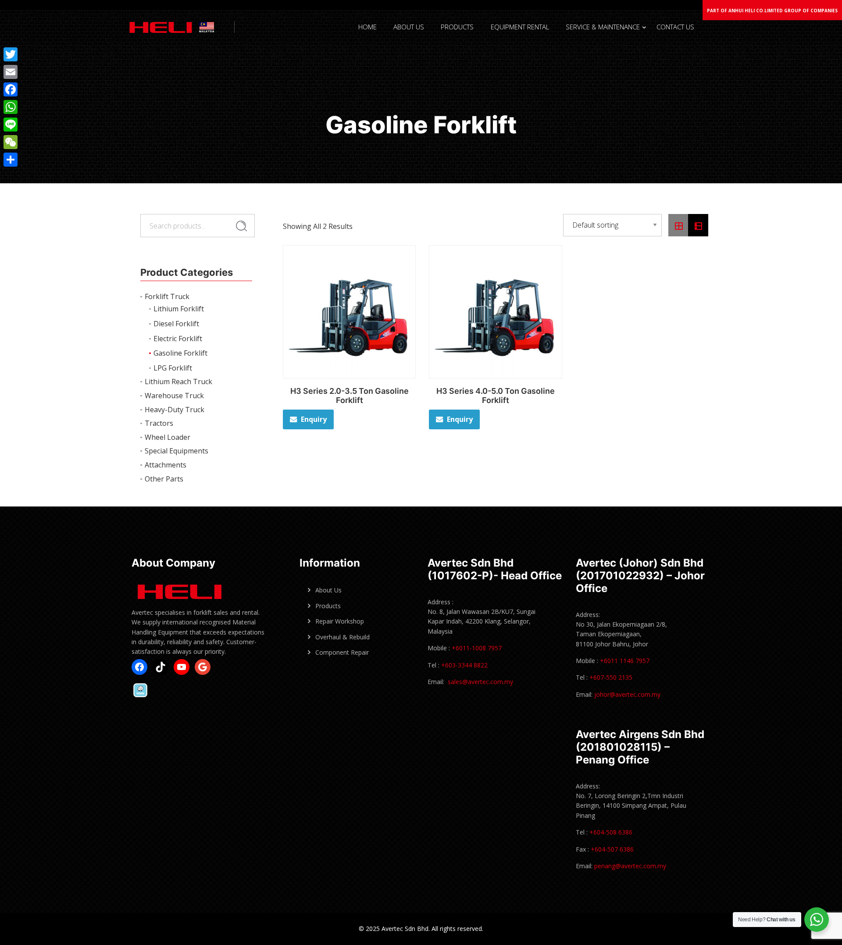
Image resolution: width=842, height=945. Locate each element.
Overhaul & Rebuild (342, 637)
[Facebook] (10, 89)
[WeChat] (10, 142)
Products (328, 606)
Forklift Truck (167, 296)
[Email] (10, 72)
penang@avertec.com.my (630, 866)
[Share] (10, 159)
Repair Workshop (339, 621)
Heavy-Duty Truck (174, 409)
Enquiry (314, 419)
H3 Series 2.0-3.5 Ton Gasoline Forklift (349, 395)
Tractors (159, 423)
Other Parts (164, 479)
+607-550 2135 (610, 677)
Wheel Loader (167, 437)
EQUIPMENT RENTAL (520, 26)
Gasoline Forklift (180, 353)
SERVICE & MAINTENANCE (603, 26)
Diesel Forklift (176, 323)
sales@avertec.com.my (480, 682)
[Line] (10, 124)
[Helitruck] (179, 27)
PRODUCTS (457, 26)
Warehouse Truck (174, 395)
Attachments (165, 465)
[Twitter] (10, 54)
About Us (328, 590)
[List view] (698, 225)
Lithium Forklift (178, 309)
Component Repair (342, 652)
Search (241, 226)
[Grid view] (678, 225)
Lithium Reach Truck (178, 381)
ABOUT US (408, 26)
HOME (367, 26)
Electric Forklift (177, 338)
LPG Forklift (172, 368)
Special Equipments (176, 451)
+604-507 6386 (612, 849)
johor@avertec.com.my (627, 694)
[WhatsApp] (10, 107)
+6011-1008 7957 (477, 648)
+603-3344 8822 (464, 665)
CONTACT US (675, 26)
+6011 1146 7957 (623, 660)
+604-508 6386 (610, 832)
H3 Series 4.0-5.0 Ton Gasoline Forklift (495, 395)
